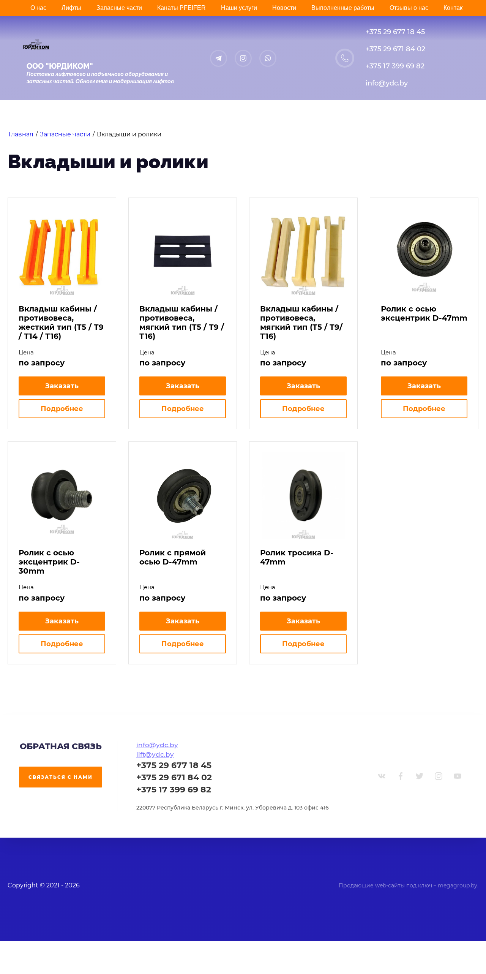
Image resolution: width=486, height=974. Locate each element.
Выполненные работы (342, 8)
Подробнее (62, 409)
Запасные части (119, 8)
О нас (38, 8)
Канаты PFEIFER (181, 8)
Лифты (71, 8)
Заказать (62, 386)
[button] (60, 777)
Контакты (456, 8)
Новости (284, 8)
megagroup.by (457, 885)
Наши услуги (239, 8)
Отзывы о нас (409, 8)
